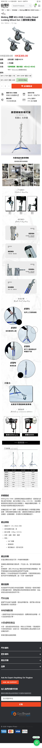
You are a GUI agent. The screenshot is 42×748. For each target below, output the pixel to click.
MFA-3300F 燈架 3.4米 (24, 76)
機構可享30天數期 (11, 93)
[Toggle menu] (39, 6)
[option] (21, 713)
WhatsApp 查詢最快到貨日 (19, 69)
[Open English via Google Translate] (38, 1)
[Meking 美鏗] (3, 13)
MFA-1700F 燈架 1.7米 (8, 76)
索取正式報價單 (11, 95)
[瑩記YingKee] (6, 7)
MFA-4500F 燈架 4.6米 (8, 80)
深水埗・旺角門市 (23, 1)
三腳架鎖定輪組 (22, 80)
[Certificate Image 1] (21, 713)
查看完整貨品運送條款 (8, 635)
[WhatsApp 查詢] (37, 742)
